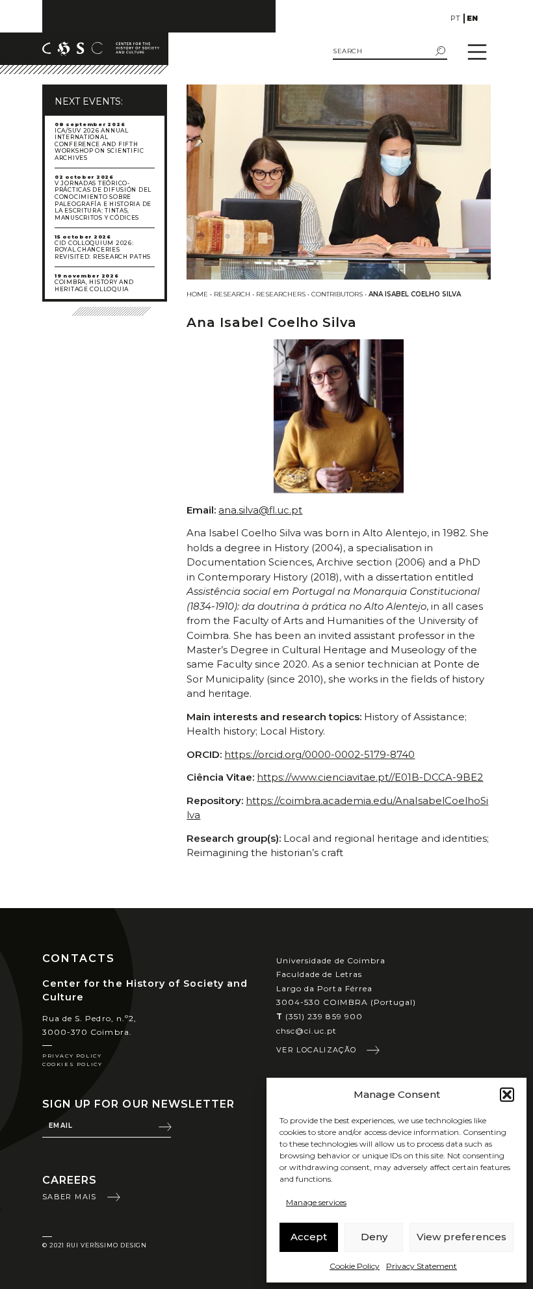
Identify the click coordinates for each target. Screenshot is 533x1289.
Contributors (337, 294)
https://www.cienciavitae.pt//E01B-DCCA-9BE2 (370, 777)
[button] (507, 1094)
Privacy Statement (421, 1266)
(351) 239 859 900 (319, 1016)
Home (197, 294)
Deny (374, 1236)
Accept (309, 1236)
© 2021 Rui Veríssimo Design (94, 1245)
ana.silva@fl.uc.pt (260, 510)
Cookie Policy (355, 1266)
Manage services (316, 1202)
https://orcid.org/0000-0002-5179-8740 (319, 754)
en (472, 18)
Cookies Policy (72, 1064)
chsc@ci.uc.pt (306, 1030)
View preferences (461, 1236)
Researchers (281, 294)
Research (232, 294)
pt (455, 18)
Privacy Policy (71, 1055)
